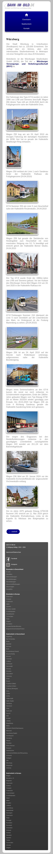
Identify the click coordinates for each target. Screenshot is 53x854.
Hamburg (9, 703)
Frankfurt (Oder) (11, 686)
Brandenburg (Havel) (12, 651)
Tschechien (9, 616)
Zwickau (8, 768)
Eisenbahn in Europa (13, 594)
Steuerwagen (10, 586)
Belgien (8, 775)
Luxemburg (9, 808)
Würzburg (9, 763)
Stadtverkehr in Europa (13, 773)
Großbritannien (10, 611)
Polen (7, 619)
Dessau (8, 668)
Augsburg (9, 636)
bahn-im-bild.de (10, 544)
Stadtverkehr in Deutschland (15, 634)
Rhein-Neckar (10, 745)
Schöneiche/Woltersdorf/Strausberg (16, 753)
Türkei (8, 840)
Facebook (14, 558)
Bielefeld (8, 644)
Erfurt (7, 678)
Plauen (8, 740)
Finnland (8, 788)
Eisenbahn (26, 19)
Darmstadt (9, 666)
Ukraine (8, 845)
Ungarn (8, 621)
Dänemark (9, 783)
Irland (7, 798)
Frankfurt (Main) (11, 683)
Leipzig (8, 720)
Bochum (8, 646)
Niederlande (9, 810)
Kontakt (26, 28)
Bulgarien (9, 780)
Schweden (9, 827)
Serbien (8, 832)
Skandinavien (10, 614)
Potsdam (8, 743)
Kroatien (8, 803)
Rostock (8, 748)
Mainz (8, 725)
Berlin (7, 641)
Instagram (14, 564)
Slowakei (8, 835)
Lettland (8, 805)
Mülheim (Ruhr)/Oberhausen (14, 728)
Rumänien (9, 624)
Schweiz (8, 599)
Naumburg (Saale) (11, 733)
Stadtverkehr (27, 24)
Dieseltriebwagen (11, 579)
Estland (8, 785)
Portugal (8, 820)
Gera (7, 691)
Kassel (8, 713)
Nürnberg (9, 738)
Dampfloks (9, 589)
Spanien (8, 606)
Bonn (7, 649)
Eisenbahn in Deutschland (14, 569)
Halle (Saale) (10, 701)
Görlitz (8, 693)
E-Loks (8, 572)
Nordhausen (10, 735)
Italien (8, 604)
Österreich (9, 596)
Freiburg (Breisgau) (12, 688)
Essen (8, 681)
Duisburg (9, 676)
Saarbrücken (10, 750)
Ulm (7, 760)
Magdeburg (9, 723)
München (9, 730)
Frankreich (9, 601)
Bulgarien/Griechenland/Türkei (15, 629)
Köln (7, 716)
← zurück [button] (13, 531)
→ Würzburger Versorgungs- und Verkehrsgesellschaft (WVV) (27, 63)
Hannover (9, 706)
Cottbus (8, 661)
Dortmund (9, 663)
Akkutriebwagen (11, 581)
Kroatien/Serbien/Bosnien (13, 626)
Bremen (8, 656)
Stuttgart (8, 758)
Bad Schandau (10, 639)
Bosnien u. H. (10, 778)
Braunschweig (10, 654)
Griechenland (10, 793)
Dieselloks (9, 574)
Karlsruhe (9, 711)
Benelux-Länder (11, 609)
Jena (7, 708)
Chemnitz (9, 659)
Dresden (8, 671)
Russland (9, 825)
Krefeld (8, 718)
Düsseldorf (9, 673)
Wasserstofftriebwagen (13, 584)
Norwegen (9, 813)
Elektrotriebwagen (11, 576)
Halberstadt (9, 698)
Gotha (8, 696)
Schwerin (9, 755)
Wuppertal (9, 765)
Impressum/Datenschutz (13, 552)
